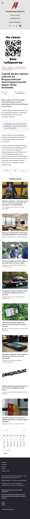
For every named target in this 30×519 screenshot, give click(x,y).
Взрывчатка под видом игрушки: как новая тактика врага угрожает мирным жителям (15, 341)
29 (21, 465)
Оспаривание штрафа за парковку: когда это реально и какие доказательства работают (14, 310)
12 (10, 461)
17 (4, 463)
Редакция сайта (6, 490)
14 (17, 461)
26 (11, 465)
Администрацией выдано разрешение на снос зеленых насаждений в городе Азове (12, 405)
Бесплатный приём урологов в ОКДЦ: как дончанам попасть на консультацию (13, 276)
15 (20, 461)
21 (17, 463)
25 (7, 465)
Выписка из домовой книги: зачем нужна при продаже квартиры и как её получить (14, 245)
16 (24, 461)
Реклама (4, 485)
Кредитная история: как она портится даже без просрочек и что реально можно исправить (14, 437)
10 (4, 461)
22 (21, 463)
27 (14, 465)
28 (17, 465)
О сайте (4, 488)
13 (14, 461)
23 (24, 463)
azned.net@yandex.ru (15, 22)
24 (4, 465)
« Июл (5, 472)
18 (7, 463)
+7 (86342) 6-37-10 (15, 18)
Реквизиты (5, 483)
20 (14, 463)
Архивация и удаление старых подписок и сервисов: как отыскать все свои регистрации (14, 373)
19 (10, 463)
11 (7, 461)
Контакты (4, 481)
